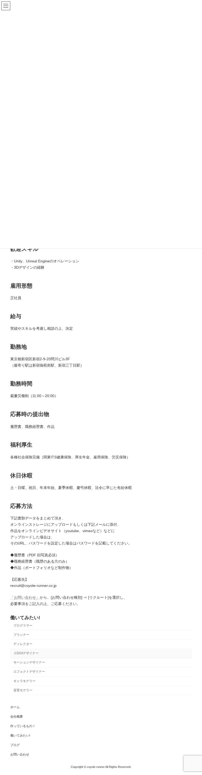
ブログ (15, 745)
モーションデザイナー (29, 662)
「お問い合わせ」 (25, 597)
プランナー (21, 635)
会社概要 (16, 716)
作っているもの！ (23, 726)
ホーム (15, 707)
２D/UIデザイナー (26, 653)
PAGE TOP (192, 746)
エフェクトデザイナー (29, 671)
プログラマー (22, 625)
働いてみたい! (25, 617)
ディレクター (22, 644)
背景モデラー (22, 690)
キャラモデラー (24, 681)
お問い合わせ (19, 754)
